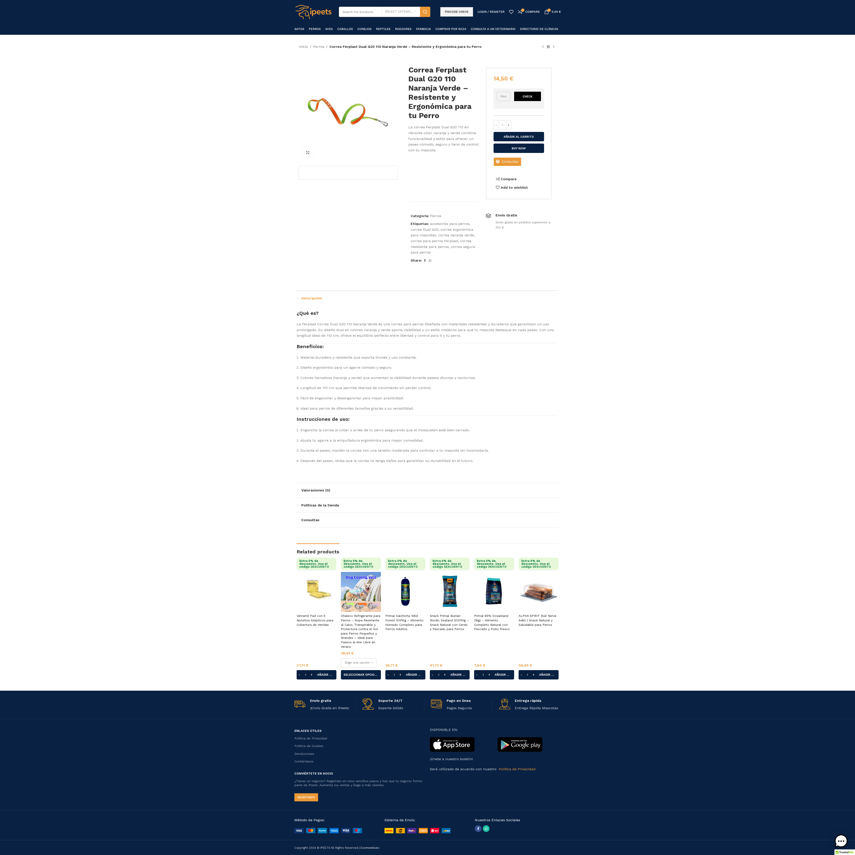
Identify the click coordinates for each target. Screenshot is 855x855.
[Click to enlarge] (307, 152)
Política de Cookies (308, 746)
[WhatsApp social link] (430, 261)
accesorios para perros (449, 224)
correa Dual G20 (425, 229)
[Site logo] (313, 11)
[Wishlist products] (511, 11)
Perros (318, 46)
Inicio (303, 46)
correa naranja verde (456, 235)
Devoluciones (304, 754)
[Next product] (553, 47)
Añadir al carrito (519, 136)
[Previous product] (543, 47)
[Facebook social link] (424, 261)
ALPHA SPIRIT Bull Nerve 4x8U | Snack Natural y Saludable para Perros (537, 620)
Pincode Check (457, 11)
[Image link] (328, 830)
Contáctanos (304, 761)
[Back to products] (548, 47)
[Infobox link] (325, 704)
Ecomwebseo (370, 847)
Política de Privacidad (310, 738)
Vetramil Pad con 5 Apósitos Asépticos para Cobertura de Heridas (315, 620)
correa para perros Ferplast (434, 241)
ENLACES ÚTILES (308, 730)
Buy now (519, 148)
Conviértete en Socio (313, 773)
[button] (317, 674)
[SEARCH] (425, 12)
